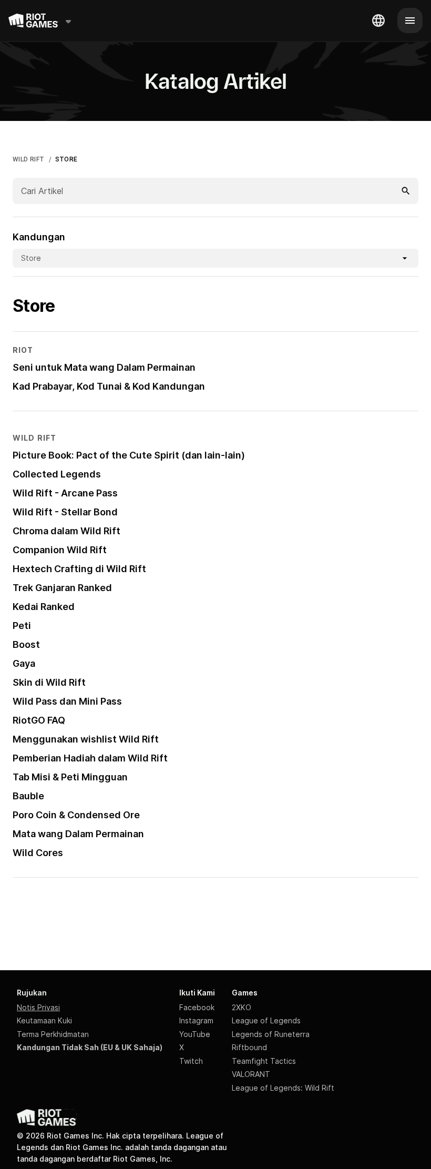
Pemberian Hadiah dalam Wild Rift (90, 758)
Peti (22, 625)
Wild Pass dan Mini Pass (67, 701)
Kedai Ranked (44, 606)
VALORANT (251, 1074)
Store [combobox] (31, 257)
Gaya (24, 663)
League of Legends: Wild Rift (283, 1087)
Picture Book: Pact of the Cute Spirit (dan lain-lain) (129, 455)
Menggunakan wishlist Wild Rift (86, 739)
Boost (26, 644)
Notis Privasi (38, 1007)
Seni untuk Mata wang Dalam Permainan (104, 367)
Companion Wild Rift (60, 549)
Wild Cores (38, 852)
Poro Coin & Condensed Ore (76, 814)
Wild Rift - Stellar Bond (65, 511)
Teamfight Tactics (264, 1060)
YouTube (194, 1034)
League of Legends (266, 1020)
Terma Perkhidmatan (53, 1034)
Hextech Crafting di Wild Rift (79, 568)
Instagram (196, 1020)
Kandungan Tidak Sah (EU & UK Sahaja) (89, 1047)
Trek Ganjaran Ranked (62, 587)
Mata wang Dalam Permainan (78, 833)
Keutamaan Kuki (44, 1020)
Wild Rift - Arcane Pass (65, 493)
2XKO (241, 1007)
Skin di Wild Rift (49, 682)
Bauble (28, 795)
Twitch (191, 1060)
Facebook (196, 1007)
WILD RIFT (29, 159)
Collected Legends (57, 474)
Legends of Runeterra (271, 1034)
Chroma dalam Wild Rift (66, 530)
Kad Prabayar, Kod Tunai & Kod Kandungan (109, 386)
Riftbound (249, 1047)
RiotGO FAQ (39, 720)
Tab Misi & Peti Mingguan (70, 776)
